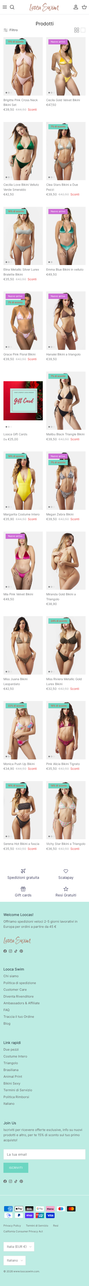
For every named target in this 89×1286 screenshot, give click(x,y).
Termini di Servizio (17, 1090)
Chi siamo (11, 976)
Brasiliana (10, 1070)
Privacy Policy (12, 1225)
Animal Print (12, 1076)
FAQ (6, 1010)
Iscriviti (16, 1167)
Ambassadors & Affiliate (21, 1003)
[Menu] (5, 7)
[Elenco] (83, 30)
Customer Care (15, 989)
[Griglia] (76, 30)
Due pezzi (11, 1049)
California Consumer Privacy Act (23, 1231)
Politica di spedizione (19, 983)
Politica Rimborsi (16, 1097)
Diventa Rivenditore (18, 996)
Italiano (8, 1104)
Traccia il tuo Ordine (18, 1017)
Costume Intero (15, 1056)
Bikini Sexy (11, 1083)
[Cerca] (14, 7)
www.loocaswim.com (26, 1271)
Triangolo (10, 1063)
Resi (55, 1225)
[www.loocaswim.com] (44, 7)
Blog (6, 1023)
